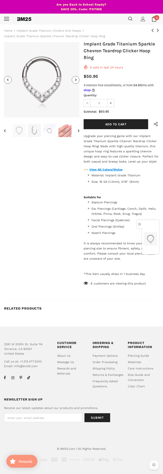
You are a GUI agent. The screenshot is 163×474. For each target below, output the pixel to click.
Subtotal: (90, 111)
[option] (41, 79)
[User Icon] (143, 19)
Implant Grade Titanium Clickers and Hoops (49, 30)
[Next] (75, 80)
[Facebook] (5, 377)
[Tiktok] (28, 377)
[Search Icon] (130, 19)
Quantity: (90, 95)
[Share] (155, 124)
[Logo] (24, 18)
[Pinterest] (21, 377)
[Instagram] (13, 377)
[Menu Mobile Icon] (6, 18)
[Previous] (8, 80)
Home (8, 30)
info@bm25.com (26, 366)
